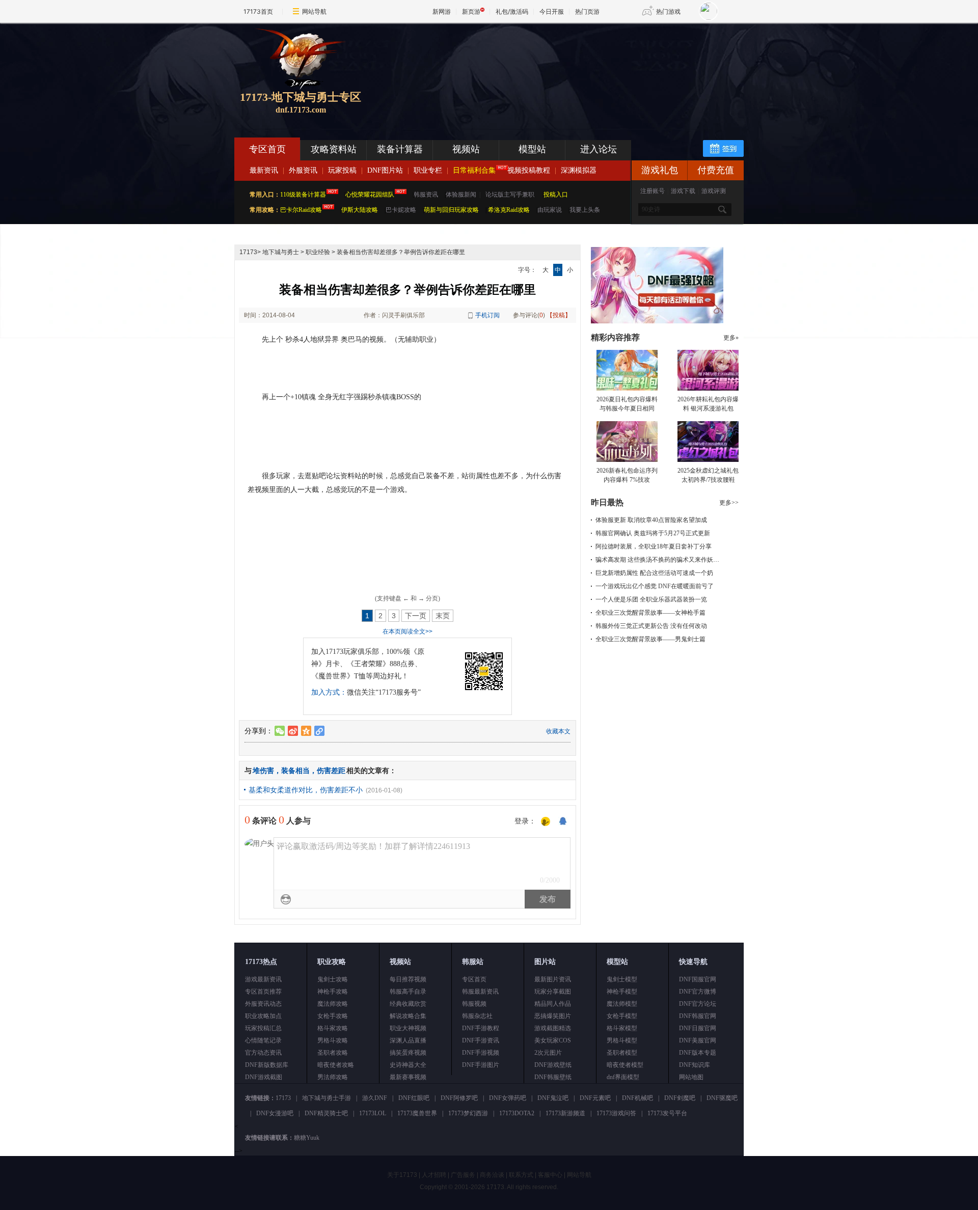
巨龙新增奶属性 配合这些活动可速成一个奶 (654, 572)
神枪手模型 (622, 991)
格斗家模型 (622, 1028)
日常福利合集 (474, 170)
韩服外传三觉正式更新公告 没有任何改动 (651, 625)
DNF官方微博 (697, 991)
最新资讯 (264, 170)
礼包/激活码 (512, 11)
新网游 (441, 11)
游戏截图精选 (552, 1028)
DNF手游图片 (480, 1064)
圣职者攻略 (332, 1052)
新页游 (471, 11)
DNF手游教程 (480, 1028)
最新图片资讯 (552, 979)
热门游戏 (668, 11)
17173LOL (372, 1113)
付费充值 (715, 170)
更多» (731, 337)
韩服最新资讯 (480, 991)
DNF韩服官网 (697, 1016)
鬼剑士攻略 (332, 979)
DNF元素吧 (595, 1098)
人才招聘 (434, 1174)
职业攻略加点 (263, 1016)
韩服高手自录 (408, 991)
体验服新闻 (461, 194)
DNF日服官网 (697, 1028)
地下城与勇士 (280, 252)
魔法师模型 (622, 1003)
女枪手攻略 (332, 1016)
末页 (443, 616)
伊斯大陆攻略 (359, 209)
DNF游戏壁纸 (553, 1064)
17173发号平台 (667, 1113)
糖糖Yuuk (306, 1137)
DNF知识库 (694, 1064)
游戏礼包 (659, 170)
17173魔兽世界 (417, 1113)
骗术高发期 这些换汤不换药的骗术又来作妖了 (657, 559)
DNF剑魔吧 (679, 1098)
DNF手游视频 (480, 1052)
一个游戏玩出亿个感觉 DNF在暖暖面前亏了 (654, 586)
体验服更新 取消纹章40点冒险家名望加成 (651, 520)
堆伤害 (263, 770)
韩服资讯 (426, 194)
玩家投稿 (342, 170)
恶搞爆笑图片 (552, 1016)
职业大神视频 (408, 1028)
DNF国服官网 (697, 979)
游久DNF (374, 1098)
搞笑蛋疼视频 (408, 1052)
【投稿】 (559, 315)
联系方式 (521, 1174)
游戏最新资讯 (263, 979)
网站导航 (314, 11)
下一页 (415, 616)
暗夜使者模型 (625, 1064)
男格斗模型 (622, 1040)
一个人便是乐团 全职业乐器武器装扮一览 (651, 599)
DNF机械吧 (637, 1098)
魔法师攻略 (332, 1003)
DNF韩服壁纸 (553, 1077)
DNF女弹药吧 (507, 1098)
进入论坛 (598, 149)
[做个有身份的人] (545, 822)
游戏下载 (683, 191)
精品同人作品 (552, 1003)
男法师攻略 (332, 1077)
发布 (547, 899)
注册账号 (652, 191)
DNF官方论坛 (697, 1003)
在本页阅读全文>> (407, 631)
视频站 (466, 149)
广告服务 (463, 1174)
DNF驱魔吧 (722, 1098)
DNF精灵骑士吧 (326, 1113)
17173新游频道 (565, 1113)
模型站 (532, 149)
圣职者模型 (622, 1052)
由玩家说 (549, 209)
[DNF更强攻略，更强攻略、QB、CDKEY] (657, 321)
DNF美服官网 (697, 1040)
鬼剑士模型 (622, 979)
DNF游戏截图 (263, 1077)
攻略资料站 (334, 149)
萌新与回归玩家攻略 (451, 209)
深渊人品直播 (408, 1040)
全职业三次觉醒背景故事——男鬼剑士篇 (650, 639)
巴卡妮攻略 (401, 209)
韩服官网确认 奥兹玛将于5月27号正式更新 (652, 533)
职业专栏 (428, 170)
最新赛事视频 (408, 1077)
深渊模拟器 (578, 170)
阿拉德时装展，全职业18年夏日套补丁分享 (653, 546)
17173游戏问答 (616, 1113)
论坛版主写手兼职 (509, 194)
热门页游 (587, 11)
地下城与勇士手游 (326, 1098)
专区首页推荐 (263, 991)
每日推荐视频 (408, 979)
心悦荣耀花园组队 (369, 194)
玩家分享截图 (552, 991)
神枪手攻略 (332, 991)
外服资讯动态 (263, 1003)
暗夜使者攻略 (335, 1064)
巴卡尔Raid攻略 (301, 209)
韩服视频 (474, 1003)
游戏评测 (713, 191)
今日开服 (551, 11)
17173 (248, 252)
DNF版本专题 (697, 1052)
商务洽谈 (492, 1174)
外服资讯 (303, 170)
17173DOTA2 (516, 1113)
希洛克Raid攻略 (508, 209)
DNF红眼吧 (413, 1098)
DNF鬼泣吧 (552, 1098)
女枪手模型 (622, 1016)
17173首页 (258, 11)
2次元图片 (548, 1052)
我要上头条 (584, 209)
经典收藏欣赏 (408, 1003)
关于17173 (402, 1174)
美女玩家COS (552, 1040)
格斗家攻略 (332, 1028)
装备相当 (295, 770)
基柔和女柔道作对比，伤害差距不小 (306, 790)
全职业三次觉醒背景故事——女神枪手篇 (650, 612)
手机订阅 (487, 315)
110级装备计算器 (303, 194)
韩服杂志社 (477, 1016)
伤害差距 (331, 770)
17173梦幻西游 (468, 1113)
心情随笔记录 (263, 1040)
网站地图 (691, 1077)
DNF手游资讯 (480, 1040)
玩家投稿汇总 (263, 1028)
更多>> (729, 502)
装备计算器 (400, 149)
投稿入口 (556, 194)
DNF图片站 (385, 170)
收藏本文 (558, 731)
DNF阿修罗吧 (459, 1098)
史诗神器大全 (408, 1064)
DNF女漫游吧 (274, 1113)
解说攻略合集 (408, 1016)
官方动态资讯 (263, 1052)
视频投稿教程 (528, 170)
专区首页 (267, 149)
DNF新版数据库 (266, 1064)
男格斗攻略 (332, 1040)
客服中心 (550, 1174)
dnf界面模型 (623, 1077)
